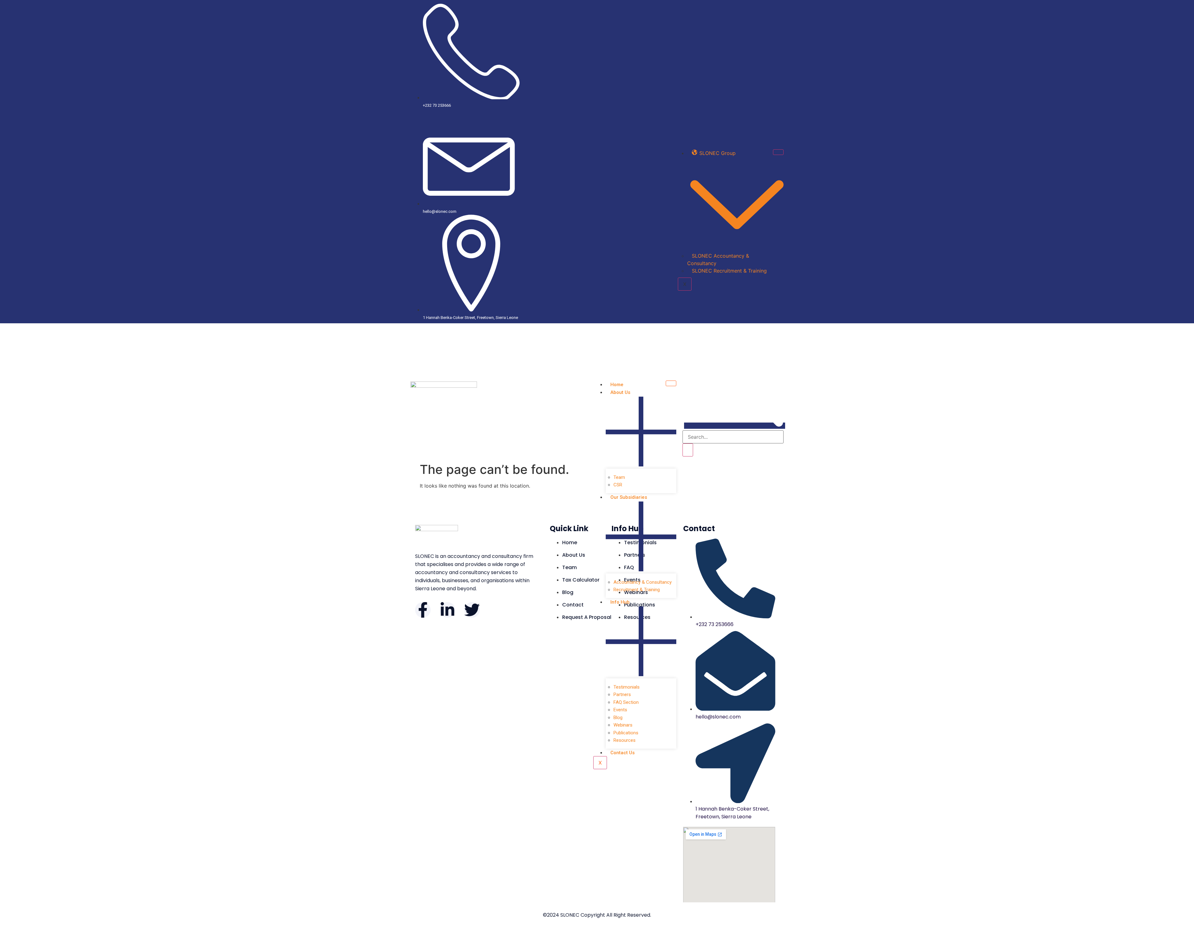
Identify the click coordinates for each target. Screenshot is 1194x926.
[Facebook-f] (423, 610)
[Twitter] (472, 610)
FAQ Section (626, 702)
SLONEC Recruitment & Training (729, 271)
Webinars (622, 725)
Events (620, 710)
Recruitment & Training (636, 589)
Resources (624, 740)
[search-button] (688, 449)
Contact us (622, 752)
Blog (617, 717)
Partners (622, 694)
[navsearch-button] (734, 426)
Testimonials (626, 687)
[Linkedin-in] (447, 610)
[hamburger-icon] (778, 152)
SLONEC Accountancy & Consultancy (718, 259)
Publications (625, 733)
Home (616, 384)
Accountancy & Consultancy (642, 582)
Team (619, 477)
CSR (617, 485)
